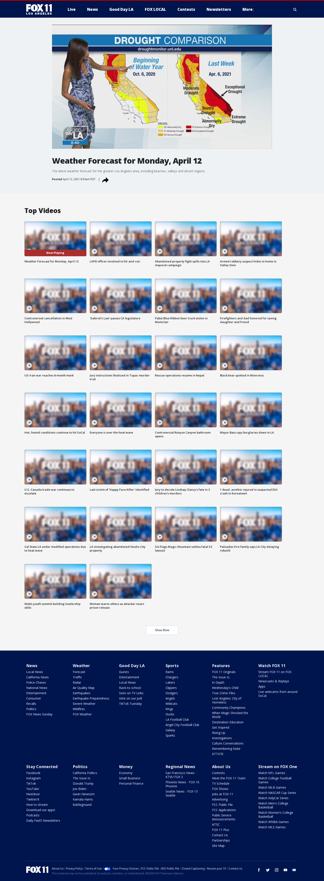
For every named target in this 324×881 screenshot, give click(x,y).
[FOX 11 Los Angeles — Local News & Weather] (40, 9)
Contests (218, 773)
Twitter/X (32, 799)
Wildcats (171, 703)
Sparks (170, 735)
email (294, 870)
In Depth (218, 682)
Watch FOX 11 (271, 665)
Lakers (170, 682)
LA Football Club (177, 719)
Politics (31, 709)
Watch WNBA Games (273, 822)
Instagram (33, 778)
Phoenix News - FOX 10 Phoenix (182, 784)
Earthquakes (81, 693)
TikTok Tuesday (130, 703)
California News (37, 677)
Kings (169, 709)
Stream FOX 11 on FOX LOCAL (274, 674)
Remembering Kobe (226, 748)
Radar (77, 682)
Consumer (33, 698)
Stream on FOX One (277, 766)
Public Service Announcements (223, 817)
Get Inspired (220, 727)
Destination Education (228, 722)
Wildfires (79, 709)
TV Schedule (220, 783)
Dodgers (172, 693)
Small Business (129, 778)
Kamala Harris (83, 799)
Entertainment (36, 693)
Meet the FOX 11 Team (229, 778)
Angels (170, 698)
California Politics (85, 773)
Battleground (82, 804)
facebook (259, 870)
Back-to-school (130, 688)
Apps (261, 686)
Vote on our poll (130, 698)
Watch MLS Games (272, 827)
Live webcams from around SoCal (278, 694)
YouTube (32, 789)
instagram (276, 870)
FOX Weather (82, 714)
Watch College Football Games (274, 780)
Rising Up (218, 733)
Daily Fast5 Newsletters (43, 820)
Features (221, 665)
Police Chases (36, 682)
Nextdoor (33, 794)
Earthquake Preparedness (91, 698)
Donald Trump (83, 783)
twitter (267, 870)
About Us (221, 766)
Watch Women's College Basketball (275, 814)
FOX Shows (220, 789)
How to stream (37, 804)
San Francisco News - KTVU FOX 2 (181, 775)
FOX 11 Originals (224, 672)
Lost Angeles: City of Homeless (226, 700)
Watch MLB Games (272, 787)
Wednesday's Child (225, 688)
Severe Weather (84, 703)
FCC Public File (222, 804)
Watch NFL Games (271, 773)
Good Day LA (132, 665)
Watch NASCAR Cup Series (277, 793)
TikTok (31, 783)
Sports (172, 665)
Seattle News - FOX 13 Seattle (182, 793)
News (31, 665)
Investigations (222, 738)
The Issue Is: (221, 677)
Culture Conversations (228, 743)
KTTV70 (217, 754)
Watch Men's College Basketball (273, 805)
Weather (81, 665)
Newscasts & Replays (273, 681)
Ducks (170, 714)
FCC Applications (224, 810)
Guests (124, 672)
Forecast (79, 672)
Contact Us (220, 835)
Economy (125, 773)
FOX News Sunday (39, 714)
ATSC (216, 824)
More (247, 9)
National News (36, 688)
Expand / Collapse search (295, 9)
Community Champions (229, 707)
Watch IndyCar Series (273, 798)
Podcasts (32, 815)
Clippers (171, 688)
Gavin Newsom (84, 794)
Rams (170, 672)
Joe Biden (79, 789)
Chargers (172, 677)
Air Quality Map (84, 688)
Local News (34, 672)
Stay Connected (42, 766)
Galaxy (170, 730)
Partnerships (221, 840)
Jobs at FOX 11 (222, 794)
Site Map (218, 846)
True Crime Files (223, 693)
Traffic (77, 677)
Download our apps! (40, 810)
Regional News (180, 766)
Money (125, 766)
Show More (162, 630)
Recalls (31, 703)
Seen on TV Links (131, 693)
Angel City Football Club (182, 725)
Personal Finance (131, 783)
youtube (285, 870)
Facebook (33, 773)
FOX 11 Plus (220, 830)
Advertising (220, 799)
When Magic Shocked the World (230, 715)
